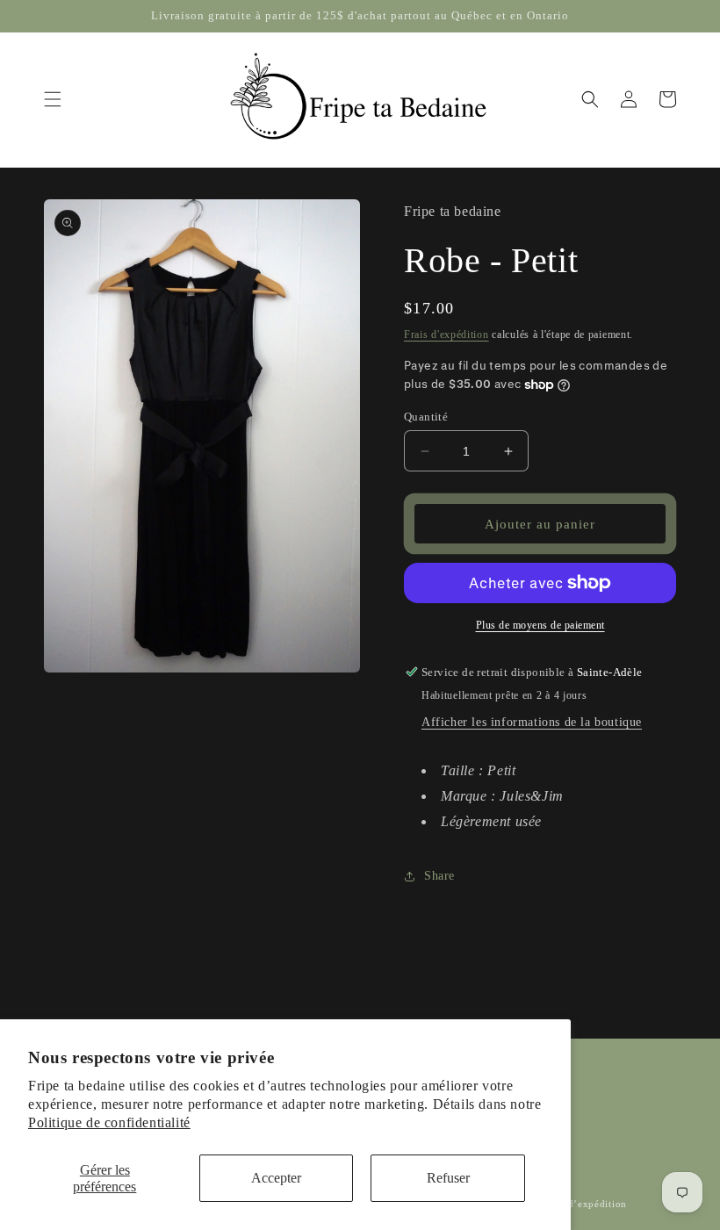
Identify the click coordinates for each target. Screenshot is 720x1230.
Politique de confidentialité (109, 1122)
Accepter (276, 1177)
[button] (52, 99)
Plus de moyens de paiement (540, 625)
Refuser (448, 1177)
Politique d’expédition (575, 1203)
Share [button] (439, 875)
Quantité (426, 416)
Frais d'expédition (446, 334)
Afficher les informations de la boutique (531, 722)
